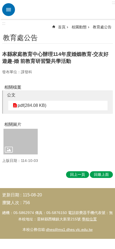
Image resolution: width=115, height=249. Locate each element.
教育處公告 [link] (102, 27)
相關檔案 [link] (12, 87)
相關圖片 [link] (12, 124)
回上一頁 (77, 174)
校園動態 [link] (79, 27)
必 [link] (8, 9)
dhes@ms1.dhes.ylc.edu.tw (69, 229)
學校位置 (89, 219)
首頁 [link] (62, 27)
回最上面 (101, 174)
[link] (20, 141)
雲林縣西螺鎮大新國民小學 (64, 10)
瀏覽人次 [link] (10, 202)
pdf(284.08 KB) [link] (32, 105)
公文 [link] (11, 95)
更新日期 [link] (10, 195)
